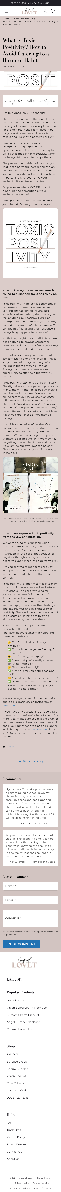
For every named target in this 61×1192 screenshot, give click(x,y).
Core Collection (17, 1083)
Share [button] (10, 747)
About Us (13, 1159)
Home (6, 18)
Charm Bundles (17, 1069)
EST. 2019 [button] (14, 979)
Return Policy (16, 1137)
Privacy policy (22, 1183)
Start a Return (16, 1144)
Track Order (14, 1130)
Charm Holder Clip (19, 1029)
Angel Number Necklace (23, 1022)
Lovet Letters (16, 1000)
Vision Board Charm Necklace (27, 1007)
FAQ (9, 1123)
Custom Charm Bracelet (23, 1015)
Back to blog (33, 761)
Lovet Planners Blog (24, 18)
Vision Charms (16, 1076)
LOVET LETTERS (17, 1097)
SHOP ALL (13, 1054)
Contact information (42, 1188)
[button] (7, 11)
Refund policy (44, 1178)
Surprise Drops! (17, 1061)
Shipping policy (20, 1188)
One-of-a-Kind (16, 1090)
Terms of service (41, 1183)
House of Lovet (25, 1178)
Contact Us (14, 1151)
